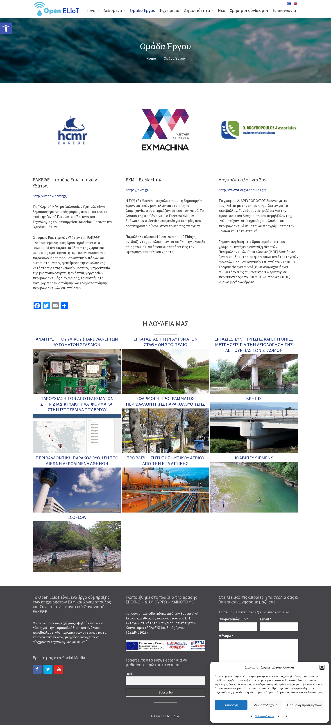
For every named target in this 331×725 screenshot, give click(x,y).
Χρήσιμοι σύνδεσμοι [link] (249, 10)
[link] (6, 28)
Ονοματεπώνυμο (233, 619)
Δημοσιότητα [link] (197, 10)
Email (129, 674)
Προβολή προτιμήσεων (304, 705)
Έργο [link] (90, 10)
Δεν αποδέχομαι (266, 705)
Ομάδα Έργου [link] (142, 10)
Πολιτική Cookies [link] (264, 716)
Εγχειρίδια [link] (169, 10)
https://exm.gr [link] (137, 189)
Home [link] (151, 58)
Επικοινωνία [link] (284, 10)
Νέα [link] (221, 10)
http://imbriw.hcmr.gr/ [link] (50, 196)
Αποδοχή (231, 705)
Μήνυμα (226, 636)
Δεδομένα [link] (112, 10)
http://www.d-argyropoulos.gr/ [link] (242, 189)
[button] (322, 667)
